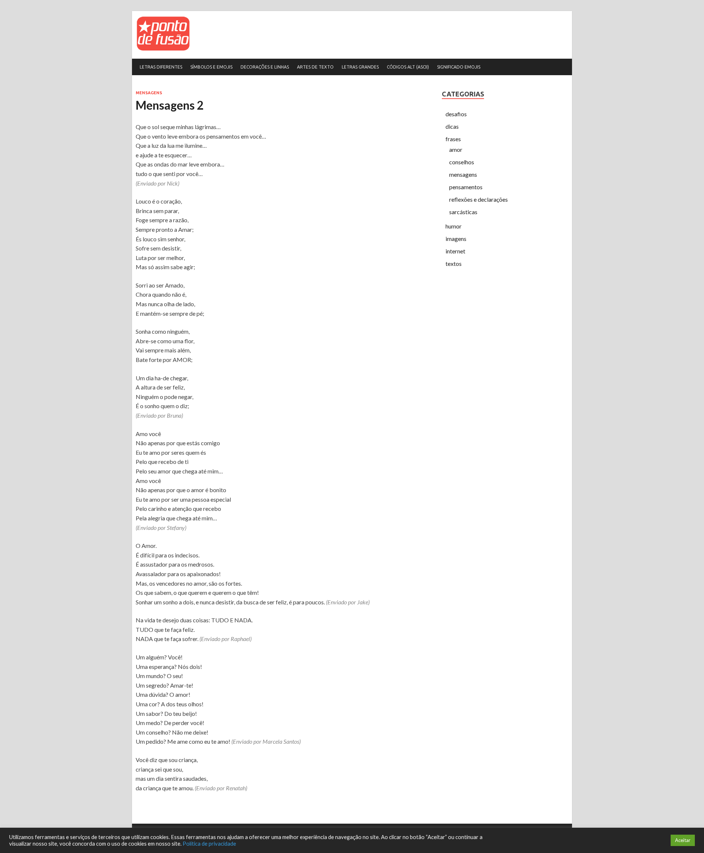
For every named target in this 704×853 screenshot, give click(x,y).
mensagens (149, 93)
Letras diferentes (161, 67)
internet (455, 251)
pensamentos (466, 186)
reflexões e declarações (478, 199)
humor (453, 226)
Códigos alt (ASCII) (408, 67)
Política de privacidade (209, 844)
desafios (456, 113)
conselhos (461, 161)
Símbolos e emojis (211, 67)
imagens (455, 238)
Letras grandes (360, 67)
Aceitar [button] (682, 840)
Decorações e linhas (265, 67)
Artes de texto (315, 67)
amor (455, 149)
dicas (452, 126)
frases (453, 138)
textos (453, 263)
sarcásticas (463, 211)
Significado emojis (458, 67)
